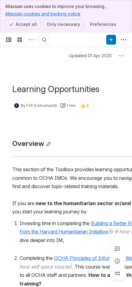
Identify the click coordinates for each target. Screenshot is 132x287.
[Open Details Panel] (117, 261)
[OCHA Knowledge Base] (32, 40)
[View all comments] (117, 249)
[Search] (44, 40)
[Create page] (117, 273)
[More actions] (121, 56)
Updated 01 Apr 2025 (90, 55)
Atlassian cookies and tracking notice (42, 13)
